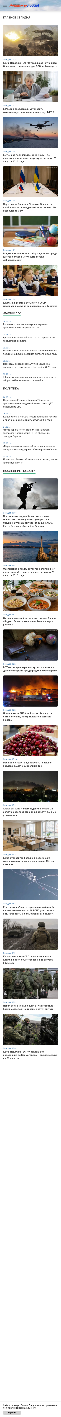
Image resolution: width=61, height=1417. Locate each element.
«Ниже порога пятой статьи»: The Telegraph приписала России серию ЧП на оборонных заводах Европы (26, 432)
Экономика (12, 312)
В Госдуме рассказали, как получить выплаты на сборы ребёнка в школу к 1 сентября (29, 377)
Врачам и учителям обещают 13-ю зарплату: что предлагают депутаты (29, 338)
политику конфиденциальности (19, 1408)
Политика (11, 388)
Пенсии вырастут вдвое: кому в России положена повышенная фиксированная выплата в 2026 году (30, 351)
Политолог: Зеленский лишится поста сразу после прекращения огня (30, 459)
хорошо (12, 1412)
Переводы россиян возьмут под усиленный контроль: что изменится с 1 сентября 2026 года (29, 364)
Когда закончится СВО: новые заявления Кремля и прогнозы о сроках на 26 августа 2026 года (30, 417)
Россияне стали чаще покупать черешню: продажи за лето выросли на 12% (25, 324)
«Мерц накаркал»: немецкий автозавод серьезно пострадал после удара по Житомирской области (30, 446)
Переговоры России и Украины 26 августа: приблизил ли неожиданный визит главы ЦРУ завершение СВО (28, 402)
